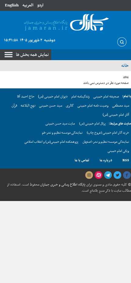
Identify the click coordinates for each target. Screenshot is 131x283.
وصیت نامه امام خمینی (92, 106)
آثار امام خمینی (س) (116, 115)
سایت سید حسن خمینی (60, 124)
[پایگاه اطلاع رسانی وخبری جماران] (65, 23)
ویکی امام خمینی (118, 151)
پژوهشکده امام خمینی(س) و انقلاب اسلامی (51, 142)
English (12, 5)
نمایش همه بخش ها (32, 55)
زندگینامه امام (80, 97)
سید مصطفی (120, 106)
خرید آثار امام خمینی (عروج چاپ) (108, 133)
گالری (70, 106)
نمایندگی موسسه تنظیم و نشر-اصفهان (106, 142)
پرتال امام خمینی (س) (92, 124)
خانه (125, 66)
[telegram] (108, 175)
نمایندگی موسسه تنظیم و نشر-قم (62, 133)
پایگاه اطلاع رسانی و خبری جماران (62, 185)
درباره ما (106, 160)
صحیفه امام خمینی (106, 97)
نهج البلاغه (28, 106)
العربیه (28, 5)
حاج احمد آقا (25, 97)
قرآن (14, 106)
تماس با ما (82, 160)
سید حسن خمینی (50, 106)
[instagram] (89, 175)
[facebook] (126, 175)
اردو (40, 5)
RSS (125, 160)
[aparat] (98, 175)
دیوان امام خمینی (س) (53, 97)
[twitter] (117, 175)
